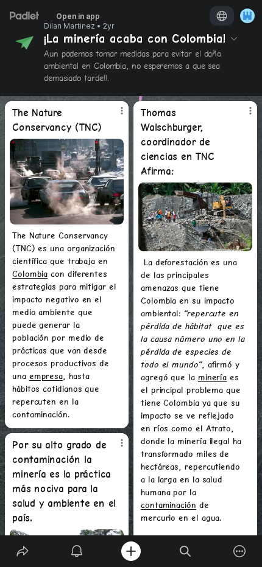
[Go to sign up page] (247, 16)
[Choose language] (222, 16)
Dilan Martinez (69, 26)
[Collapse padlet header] (234, 38)
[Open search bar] (185, 551)
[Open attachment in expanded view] (67, 181)
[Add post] (130, 551)
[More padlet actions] (240, 551)
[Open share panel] (22, 551)
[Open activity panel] (76, 551)
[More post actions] (114, 115)
